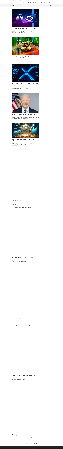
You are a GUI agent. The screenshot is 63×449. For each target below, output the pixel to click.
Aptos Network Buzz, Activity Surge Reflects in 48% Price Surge (24, 434)
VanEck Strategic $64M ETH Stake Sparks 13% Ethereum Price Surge (25, 198)
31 (36, 443)
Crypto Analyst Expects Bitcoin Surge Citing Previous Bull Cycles (24, 56)
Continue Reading (14, 34)
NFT (19, 0)
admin (13, 57)
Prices (29, 0)
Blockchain (23, 0)
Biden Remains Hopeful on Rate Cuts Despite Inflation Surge (24, 114)
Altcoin (14, 0)
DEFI (20, 0)
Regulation (25, 0)
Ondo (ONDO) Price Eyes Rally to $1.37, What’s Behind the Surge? (25, 28)
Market (27, 0)
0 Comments (23, 57)
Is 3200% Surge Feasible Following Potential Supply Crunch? (24, 375)
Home (12, 0)
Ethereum (18, 0)
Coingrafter (14, 2)
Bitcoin (15, 0)
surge (50, 5)
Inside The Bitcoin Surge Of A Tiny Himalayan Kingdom (22, 257)
